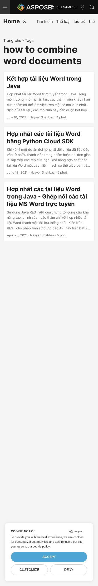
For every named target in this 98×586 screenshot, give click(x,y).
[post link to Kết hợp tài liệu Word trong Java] (49, 97)
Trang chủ (12, 40)
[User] (82, 7)
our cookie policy (38, 546)
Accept (49, 557)
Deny (68, 569)
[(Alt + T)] (24, 21)
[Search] (92, 7)
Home (11, 21)
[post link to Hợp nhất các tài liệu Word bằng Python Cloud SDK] (49, 152)
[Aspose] (35, 7)
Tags (29, 40)
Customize (29, 569)
